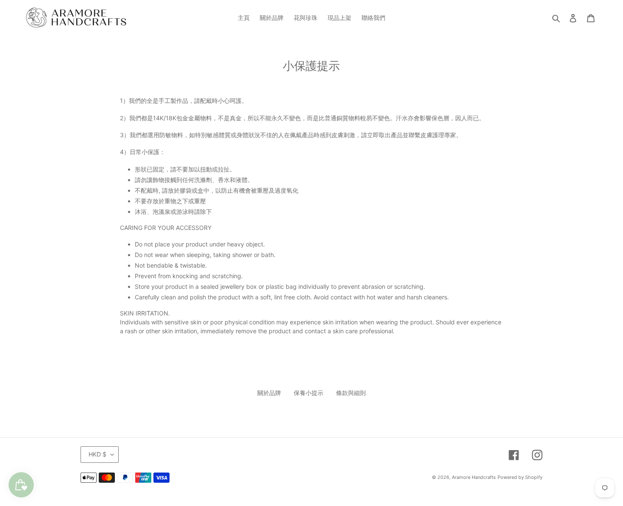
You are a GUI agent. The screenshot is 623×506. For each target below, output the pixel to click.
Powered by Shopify (520, 477)
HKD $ (97, 454)
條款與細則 (351, 392)
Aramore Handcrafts (474, 477)
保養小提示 (308, 392)
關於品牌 (269, 392)
